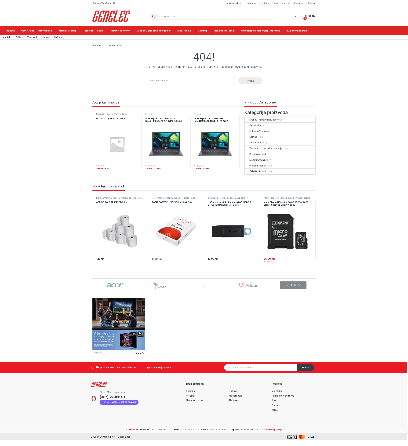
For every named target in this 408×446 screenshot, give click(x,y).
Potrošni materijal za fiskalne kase (128, 198)
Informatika (45, 30)
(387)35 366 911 (113, 397)
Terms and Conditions (283, 395)
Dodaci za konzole (104, 114)
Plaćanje (298, 3)
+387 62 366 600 (184, 429)
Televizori (32, 37)
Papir (154, 198)
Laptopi (45, 37)
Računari (58, 37)
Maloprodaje (235, 3)
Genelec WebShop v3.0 (103, 3)
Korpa (275, 409)
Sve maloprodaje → (274, 429)
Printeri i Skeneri (257, 165)
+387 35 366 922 (244, 429)
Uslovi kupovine (281, 3)
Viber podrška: (120, 402)
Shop (266, 3)
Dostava (312, 3)
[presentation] (315, 285)
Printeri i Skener (120, 30)
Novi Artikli (27, 30)
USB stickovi (242, 198)
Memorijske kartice (283, 198)
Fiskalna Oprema (224, 30)
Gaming (202, 30)
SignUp (306, 367)
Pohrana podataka (227, 198)
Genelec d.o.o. (107, 436)
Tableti (18, 37)
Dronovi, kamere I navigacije (154, 30)
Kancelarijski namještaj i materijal (260, 30)
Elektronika (184, 30)
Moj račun (252, 3)
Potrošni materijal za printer (169, 198)
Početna (10, 30)
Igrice (124, 114)
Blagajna (276, 405)
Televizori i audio (93, 30)
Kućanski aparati (297, 30)
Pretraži (250, 80)
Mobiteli (6, 37)
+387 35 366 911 (153, 429)
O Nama (190, 395)
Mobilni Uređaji (67, 30)
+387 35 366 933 (213, 429)
